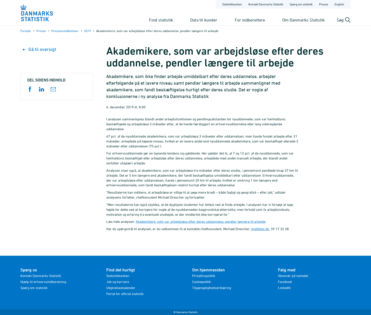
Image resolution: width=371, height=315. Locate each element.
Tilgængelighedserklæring (211, 288)
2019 (87, 31)
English (339, 4)
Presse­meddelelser (65, 31)
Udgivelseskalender (120, 288)
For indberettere (250, 19)
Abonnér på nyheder (293, 276)
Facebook (285, 282)
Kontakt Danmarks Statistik (265, 4)
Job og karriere (117, 282)
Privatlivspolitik (203, 276)
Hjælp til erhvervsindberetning (43, 282)
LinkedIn (284, 288)
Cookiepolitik (201, 282)
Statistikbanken (232, 4)
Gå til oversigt (42, 49)
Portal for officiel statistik (125, 294)
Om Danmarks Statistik (303, 19)
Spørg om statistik (301, 4)
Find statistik (161, 19)
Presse (323, 4)
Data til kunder (203, 19)
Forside (25, 31)
